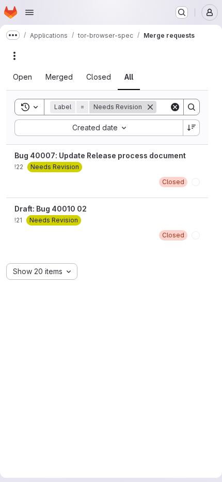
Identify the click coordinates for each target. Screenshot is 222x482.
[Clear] (175, 107)
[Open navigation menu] (29, 12)
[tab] (28, 77)
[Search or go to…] (182, 12)
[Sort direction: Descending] (191, 127)
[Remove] (156, 107)
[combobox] (98, 127)
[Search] (191, 107)
